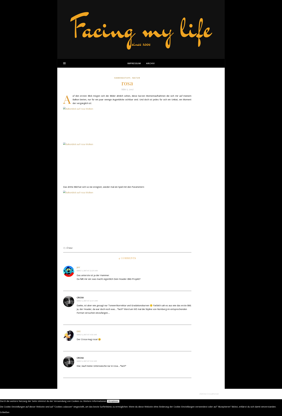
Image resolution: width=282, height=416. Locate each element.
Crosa (69, 247)
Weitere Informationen (94, 401)
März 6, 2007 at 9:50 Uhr (87, 334)
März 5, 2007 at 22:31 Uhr (87, 301)
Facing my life (141, 28)
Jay (78, 267)
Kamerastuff (122, 78)
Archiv (150, 63)
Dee (79, 331)
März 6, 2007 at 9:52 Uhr (87, 361)
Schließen (4, 412)
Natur (136, 78)
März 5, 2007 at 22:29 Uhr (87, 270)
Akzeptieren (113, 401)
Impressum (134, 63)
